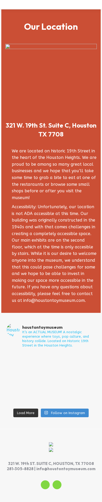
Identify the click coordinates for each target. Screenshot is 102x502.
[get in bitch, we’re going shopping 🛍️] (51, 396)
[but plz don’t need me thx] (51, 375)
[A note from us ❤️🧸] (51, 403)
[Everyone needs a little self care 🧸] (51, 389)
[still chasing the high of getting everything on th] (51, 369)
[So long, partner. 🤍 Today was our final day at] (51, 355)
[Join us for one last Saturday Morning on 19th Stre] (51, 362)
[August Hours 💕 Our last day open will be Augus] (51, 382)
